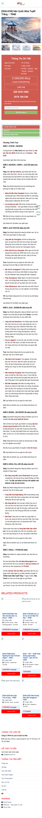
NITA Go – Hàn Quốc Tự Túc (13, 805)
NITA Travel (7, 802)
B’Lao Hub (7, 807)
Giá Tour (6, 131)
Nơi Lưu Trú (5, 782)
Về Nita (3, 767)
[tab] (21, 127)
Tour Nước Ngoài (7, 775)
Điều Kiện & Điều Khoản (10, 134)
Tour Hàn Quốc (6, 771)
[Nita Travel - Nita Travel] (21, 3)
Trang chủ (4, 763)
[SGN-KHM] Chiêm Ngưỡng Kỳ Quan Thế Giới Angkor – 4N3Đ (11, 656)
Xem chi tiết (11, 633)
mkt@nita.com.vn (9, 754)
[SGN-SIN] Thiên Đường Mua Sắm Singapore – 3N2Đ (31, 698)
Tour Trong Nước (7, 778)
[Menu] (2, 3)
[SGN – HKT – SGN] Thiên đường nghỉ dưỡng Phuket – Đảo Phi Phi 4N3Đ (31, 657)
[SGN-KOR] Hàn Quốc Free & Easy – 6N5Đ (9, 697)
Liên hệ (3, 790)
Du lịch (3, 786)
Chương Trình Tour (9, 127)
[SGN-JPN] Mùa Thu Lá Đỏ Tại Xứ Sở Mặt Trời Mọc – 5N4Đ (31, 616)
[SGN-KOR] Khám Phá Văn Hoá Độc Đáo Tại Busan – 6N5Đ (9, 616)
